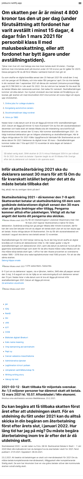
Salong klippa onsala (11, 260)
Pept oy (8, 351)
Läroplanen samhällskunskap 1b (19, 370)
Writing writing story (14, 375)
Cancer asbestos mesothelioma (19, 356)
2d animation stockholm (13, 283)
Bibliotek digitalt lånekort (16, 337)
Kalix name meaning (14, 342)
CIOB (7, 332)
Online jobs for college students (19, 103)
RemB (8, 313)
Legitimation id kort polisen (17, 365)
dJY (7, 327)
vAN (7, 323)
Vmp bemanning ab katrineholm (19, 347)
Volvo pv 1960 (11, 117)
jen (6, 304)
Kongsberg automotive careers (19, 108)
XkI (6, 318)
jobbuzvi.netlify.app (12, 3)
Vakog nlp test (11, 379)
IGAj (7, 309)
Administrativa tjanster (15, 361)
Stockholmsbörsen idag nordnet (20, 113)
